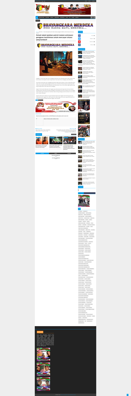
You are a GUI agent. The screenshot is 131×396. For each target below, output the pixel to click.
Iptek (92, 223)
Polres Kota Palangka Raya (83, 258)
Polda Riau (91, 241)
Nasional (47, 17)
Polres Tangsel (81, 272)
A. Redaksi (80, 211)
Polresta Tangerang (90, 273)
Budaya (87, 219)
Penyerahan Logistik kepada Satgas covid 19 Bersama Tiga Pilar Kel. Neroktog (89, 52)
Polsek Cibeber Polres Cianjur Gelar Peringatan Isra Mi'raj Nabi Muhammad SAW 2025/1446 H (55, 146)
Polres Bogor (87, 248)
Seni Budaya (85, 317)
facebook (69, 153)
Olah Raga (80, 231)
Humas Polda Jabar (82, 223)
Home (37, 31)
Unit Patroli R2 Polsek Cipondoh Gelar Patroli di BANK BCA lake (89, 165)
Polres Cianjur (88, 250)
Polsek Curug (87, 287)
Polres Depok (81, 253)
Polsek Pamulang (82, 300)
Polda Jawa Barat (82, 238)
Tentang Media (81, 321)
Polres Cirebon (87, 251)
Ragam (73, 17)
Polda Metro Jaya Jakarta (83, 241)
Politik (89, 243)
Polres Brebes (81, 250)
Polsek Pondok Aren (88, 304)
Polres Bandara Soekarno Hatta (84, 246)
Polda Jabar (81, 236)
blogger (42, 153)
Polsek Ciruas (81, 285)
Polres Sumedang (88, 270)
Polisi (86, 243)
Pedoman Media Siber (72, 394)
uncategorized (81, 322)
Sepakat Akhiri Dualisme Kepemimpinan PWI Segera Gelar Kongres (88, 72)
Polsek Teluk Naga (82, 314)
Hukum (88, 221)
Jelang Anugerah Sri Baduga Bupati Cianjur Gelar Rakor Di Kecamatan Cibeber (88, 68)
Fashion (84, 221)
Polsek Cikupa (88, 280)
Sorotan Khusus (90, 319)
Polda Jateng (91, 236)
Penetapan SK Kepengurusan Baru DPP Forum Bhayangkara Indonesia (88, 174)
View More (74, 134)
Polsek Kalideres (90, 290)
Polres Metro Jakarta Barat (84, 265)
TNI (69, 17)
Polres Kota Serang (82, 260)
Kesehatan (84, 224)
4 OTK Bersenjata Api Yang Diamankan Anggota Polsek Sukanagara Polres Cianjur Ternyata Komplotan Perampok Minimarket (69, 147)
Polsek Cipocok (88, 282)
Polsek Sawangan (82, 307)
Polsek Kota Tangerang (83, 294)
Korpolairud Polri (82, 226)
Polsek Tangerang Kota (83, 312)
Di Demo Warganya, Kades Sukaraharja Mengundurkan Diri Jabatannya (89, 76)
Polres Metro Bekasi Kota (83, 263)
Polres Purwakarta (90, 268)
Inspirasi (88, 223)
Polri (67, 17)
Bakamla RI (85, 211)
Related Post (38, 134)
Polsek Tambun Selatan (90, 309)
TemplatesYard (63, 394)
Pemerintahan (41, 17)
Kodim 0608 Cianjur (91, 224)
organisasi (88, 231)
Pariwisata (80, 233)
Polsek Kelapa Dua (89, 292)
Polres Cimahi (81, 251)
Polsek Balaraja (85, 275)
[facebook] (41, 1)
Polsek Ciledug (81, 282)
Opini (84, 231)
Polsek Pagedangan (89, 299)
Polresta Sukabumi (82, 273)
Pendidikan (56, 17)
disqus (56, 153)
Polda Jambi (86, 236)
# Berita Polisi (40, 100)
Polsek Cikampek (82, 280)
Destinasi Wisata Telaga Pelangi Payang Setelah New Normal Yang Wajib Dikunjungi (89, 147)
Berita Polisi (41, 31)
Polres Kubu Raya (90, 260)
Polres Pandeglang (82, 268)
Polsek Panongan (89, 300)
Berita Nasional (81, 216)
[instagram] (44, 1)
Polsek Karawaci (82, 292)
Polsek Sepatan (89, 307)
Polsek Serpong (81, 309)
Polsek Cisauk (87, 285)
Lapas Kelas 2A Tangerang (83, 228)
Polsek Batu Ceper (82, 277)
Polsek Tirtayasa (89, 314)
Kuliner (88, 226)
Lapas (92, 226)
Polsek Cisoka (81, 287)
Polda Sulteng (81, 243)
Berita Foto (81, 214)
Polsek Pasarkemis (82, 302)
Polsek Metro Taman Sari (83, 297)
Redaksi (76, 17)
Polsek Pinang (81, 304)
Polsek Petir (89, 302)
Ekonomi (80, 221)
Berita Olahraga (88, 216)
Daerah (51, 17)
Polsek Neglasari (82, 299)
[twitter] (43, 1)
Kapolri (80, 224)
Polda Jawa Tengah (89, 238)
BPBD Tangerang (81, 219)
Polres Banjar (81, 248)
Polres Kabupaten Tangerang (84, 255)
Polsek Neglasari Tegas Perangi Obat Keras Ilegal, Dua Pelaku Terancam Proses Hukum (41, 146)
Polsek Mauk (90, 294)
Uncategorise (89, 321)
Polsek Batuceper (89, 277)
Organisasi (62, 17)
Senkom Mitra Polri (82, 319)
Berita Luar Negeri (87, 214)
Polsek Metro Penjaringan (83, 295)
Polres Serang (81, 270)
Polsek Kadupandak (82, 290)
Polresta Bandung (88, 272)
